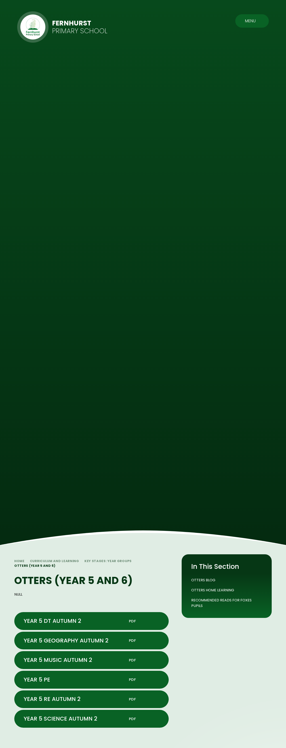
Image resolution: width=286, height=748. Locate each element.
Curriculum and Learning (54, 561)
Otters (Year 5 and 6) (35, 565)
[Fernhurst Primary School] (32, 27)
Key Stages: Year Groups (108, 561)
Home (19, 561)
